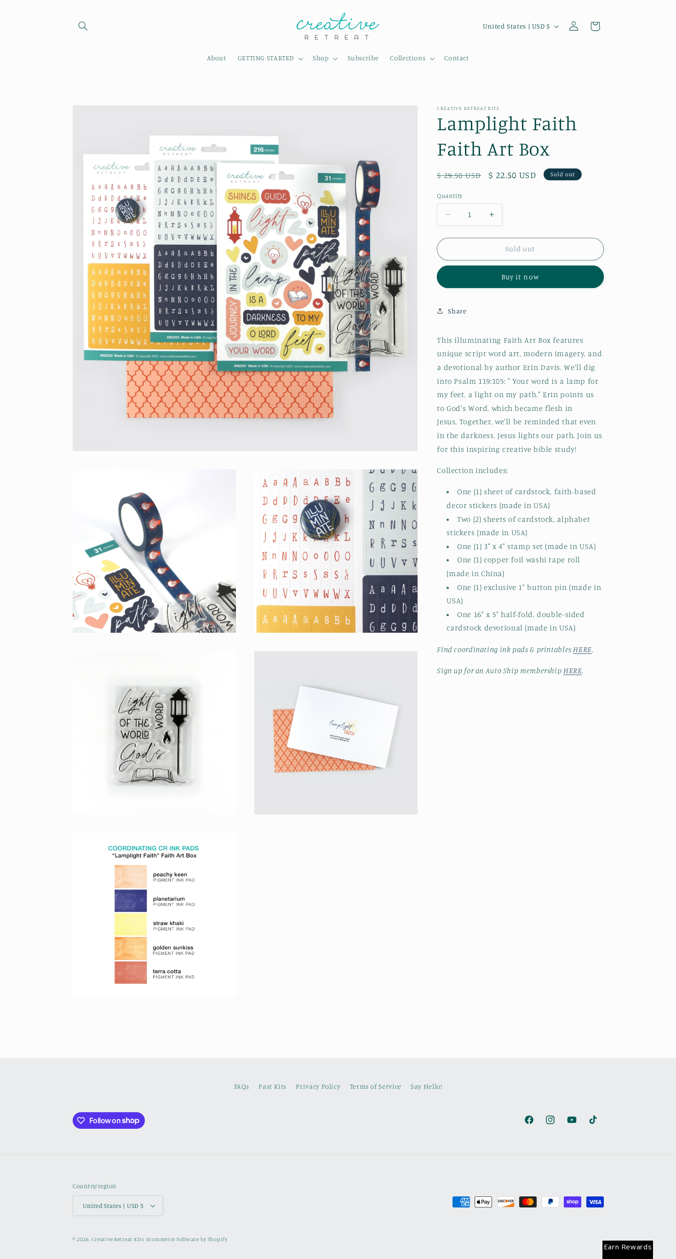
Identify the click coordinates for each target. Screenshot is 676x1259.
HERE (582, 649)
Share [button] (457, 311)
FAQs (242, 1086)
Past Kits (272, 1086)
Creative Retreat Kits (118, 1239)
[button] (83, 26)
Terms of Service (375, 1086)
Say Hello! (426, 1086)
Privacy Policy (318, 1086)
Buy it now (520, 276)
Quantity (449, 195)
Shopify (218, 1239)
